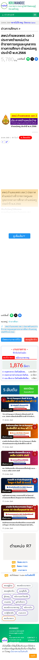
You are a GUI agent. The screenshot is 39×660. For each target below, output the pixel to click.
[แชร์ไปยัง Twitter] (32, 59)
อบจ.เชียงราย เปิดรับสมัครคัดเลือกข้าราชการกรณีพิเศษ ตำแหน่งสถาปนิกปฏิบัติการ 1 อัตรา (17, 378)
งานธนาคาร (22, 613)
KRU (17, 3)
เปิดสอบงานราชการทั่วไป (11, 339)
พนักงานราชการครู (22, 358)
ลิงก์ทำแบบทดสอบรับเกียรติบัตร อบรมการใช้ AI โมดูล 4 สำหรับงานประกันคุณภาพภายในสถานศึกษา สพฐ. (18, 524)
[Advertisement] (19, 85)
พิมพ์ (16, 137)
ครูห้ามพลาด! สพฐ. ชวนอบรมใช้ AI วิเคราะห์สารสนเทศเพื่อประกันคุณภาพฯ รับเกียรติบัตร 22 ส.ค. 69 (18, 497)
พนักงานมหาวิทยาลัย (21, 596)
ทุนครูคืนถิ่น (23, 591)
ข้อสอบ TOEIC (22, 566)
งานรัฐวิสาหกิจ (9, 613)
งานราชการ (22, 570)
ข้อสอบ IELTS (22, 562)
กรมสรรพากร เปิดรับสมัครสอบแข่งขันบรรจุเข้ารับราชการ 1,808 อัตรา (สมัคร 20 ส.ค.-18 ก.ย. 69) (15, 372)
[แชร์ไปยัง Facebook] (36, 59)
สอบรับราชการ (8, 358)
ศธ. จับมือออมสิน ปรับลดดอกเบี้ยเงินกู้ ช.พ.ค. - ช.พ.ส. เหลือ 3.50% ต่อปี (19, 469)
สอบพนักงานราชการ (23, 586)
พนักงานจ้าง (28, 607)
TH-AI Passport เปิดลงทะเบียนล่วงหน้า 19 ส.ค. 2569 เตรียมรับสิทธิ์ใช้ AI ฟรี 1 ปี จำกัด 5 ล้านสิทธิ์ (18, 416)
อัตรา (19, 364)
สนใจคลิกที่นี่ (30, 575)
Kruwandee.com (14, 640)
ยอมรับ (33, 656)
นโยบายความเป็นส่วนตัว (19, 651)
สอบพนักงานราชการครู (11, 607)
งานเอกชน (7, 602)
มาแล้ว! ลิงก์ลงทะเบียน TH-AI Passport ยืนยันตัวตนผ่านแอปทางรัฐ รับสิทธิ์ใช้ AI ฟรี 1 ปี (19, 442)
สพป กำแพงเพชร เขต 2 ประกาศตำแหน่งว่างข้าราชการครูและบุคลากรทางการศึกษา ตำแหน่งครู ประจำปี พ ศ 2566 (19, 329)
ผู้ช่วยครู (6, 596)
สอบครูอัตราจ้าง (31, 339)
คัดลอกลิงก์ (26, 137)
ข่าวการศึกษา (13, 322)
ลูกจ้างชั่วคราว (20, 602)
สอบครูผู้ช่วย (8, 586)
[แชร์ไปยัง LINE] (28, 59)
